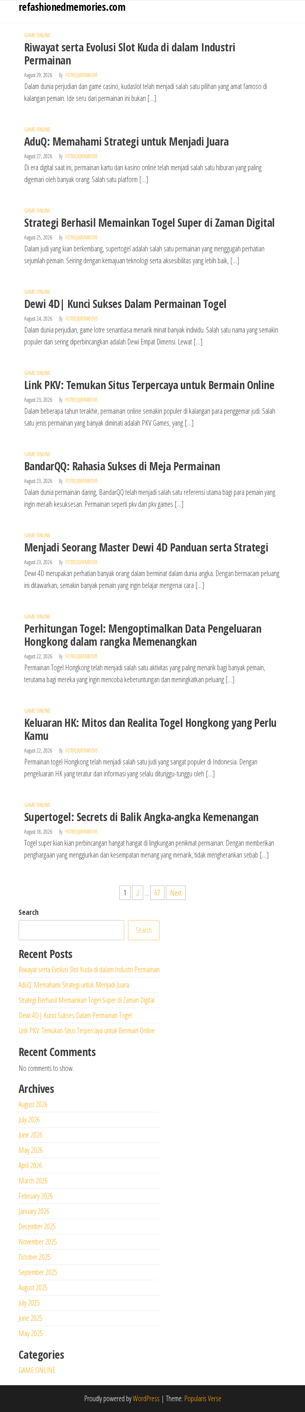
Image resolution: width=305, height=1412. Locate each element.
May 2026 (31, 1150)
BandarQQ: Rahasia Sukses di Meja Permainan (122, 466)
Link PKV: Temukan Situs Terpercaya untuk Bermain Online (149, 384)
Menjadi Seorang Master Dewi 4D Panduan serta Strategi (146, 547)
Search (29, 912)
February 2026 (36, 1196)
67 (157, 893)
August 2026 (33, 1104)
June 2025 (30, 1318)
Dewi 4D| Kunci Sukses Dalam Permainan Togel (125, 303)
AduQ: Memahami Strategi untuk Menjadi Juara (126, 141)
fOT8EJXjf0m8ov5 (81, 75)
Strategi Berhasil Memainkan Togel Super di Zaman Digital (149, 222)
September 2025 (38, 1272)
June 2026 (30, 1135)
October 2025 (35, 1257)
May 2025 (31, 1333)
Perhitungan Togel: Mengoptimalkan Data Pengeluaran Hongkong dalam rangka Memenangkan (142, 635)
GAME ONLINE (37, 35)
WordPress (146, 1398)
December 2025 (37, 1226)
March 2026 (33, 1181)
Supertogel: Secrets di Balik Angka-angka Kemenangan (141, 816)
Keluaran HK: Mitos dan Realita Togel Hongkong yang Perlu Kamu (150, 729)
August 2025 (33, 1287)
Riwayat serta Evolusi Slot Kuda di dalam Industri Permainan (129, 53)
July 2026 (29, 1119)
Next (176, 893)
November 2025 (38, 1242)
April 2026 (30, 1165)
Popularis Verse (202, 1398)
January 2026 (34, 1211)
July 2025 (29, 1303)
